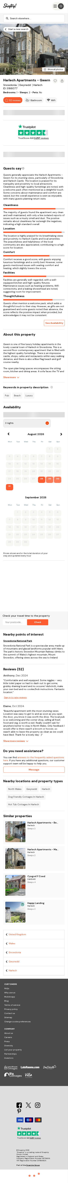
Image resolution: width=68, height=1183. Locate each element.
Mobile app (9, 996)
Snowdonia (15, 952)
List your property (13, 1049)
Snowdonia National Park (17, 640)
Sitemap (8, 1017)
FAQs (6, 988)
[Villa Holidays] (30, 1077)
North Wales (14, 789)
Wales (12, 943)
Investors (8, 1058)
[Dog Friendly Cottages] (51, 1069)
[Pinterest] (19, 1113)
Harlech (46, 789)
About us (8, 1033)
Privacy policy (11, 1009)
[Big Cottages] (14, 1077)
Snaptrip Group (33, 1165)
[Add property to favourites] (55, 80)
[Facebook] (19, 1107)
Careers (8, 1037)
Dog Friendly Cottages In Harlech (26, 796)
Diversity (8, 1045)
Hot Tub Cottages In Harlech (23, 804)
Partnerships (10, 1054)
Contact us (9, 1013)
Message (34, 769)
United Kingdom (17, 934)
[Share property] (62, 80)
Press (7, 1041)
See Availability (54, 322)
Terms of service (12, 1005)
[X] (29, 1107)
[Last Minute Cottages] (12, 1069)
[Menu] (58, 6)
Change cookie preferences (17, 1021)
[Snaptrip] (10, 6)
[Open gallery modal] (34, 49)
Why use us (9, 992)
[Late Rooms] (32, 1069)
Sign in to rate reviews (15, 697)
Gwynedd (31, 789)
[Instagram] (37, 1107)
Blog (6, 1001)
